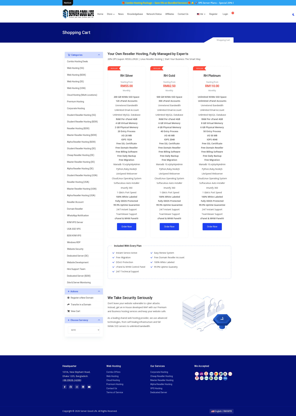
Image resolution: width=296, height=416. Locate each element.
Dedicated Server (158, 392)
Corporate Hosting (76, 108)
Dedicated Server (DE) (77, 256)
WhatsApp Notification (78, 215)
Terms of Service (114, 392)
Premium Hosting (75, 101)
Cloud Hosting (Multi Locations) (82, 95)
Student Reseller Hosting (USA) (82, 175)
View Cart (75, 311)
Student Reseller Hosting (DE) (81, 148)
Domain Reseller (75, 209)
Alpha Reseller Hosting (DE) (80, 168)
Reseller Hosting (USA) (78, 182)
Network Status (154, 14)
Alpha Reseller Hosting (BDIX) (81, 142)
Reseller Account (75, 202)
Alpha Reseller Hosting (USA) (81, 195)
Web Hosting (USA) (76, 88)
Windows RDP (73, 242)
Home (100, 14)
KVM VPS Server (75, 222)
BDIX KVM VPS (74, 235)
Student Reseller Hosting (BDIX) (82, 121)
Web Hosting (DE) (75, 81)
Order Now (126, 226)
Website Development (77, 262)
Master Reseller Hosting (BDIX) (82, 135)
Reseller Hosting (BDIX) (78, 128)
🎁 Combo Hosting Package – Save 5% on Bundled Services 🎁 (148, 2)
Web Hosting (112, 376)
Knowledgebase (135, 14)
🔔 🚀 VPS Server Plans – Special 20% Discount (209, 2)
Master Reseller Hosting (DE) (81, 162)
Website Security (75, 249)
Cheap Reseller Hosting (161, 376)
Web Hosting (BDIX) (76, 75)
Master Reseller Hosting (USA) (82, 189)
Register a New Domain (81, 298)
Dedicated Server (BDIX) (78, 276)
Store (110, 14)
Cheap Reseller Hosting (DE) (80, 155)
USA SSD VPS (74, 229)
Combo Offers (113, 372)
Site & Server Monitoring (79, 282)
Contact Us (183, 14)
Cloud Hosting (113, 380)
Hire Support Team (76, 269)
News (121, 14)
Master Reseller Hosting (161, 380)
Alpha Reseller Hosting (161, 384)
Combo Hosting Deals (77, 61)
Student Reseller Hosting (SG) (81, 115)
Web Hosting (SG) (75, 68)
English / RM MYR (223, 411)
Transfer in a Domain (80, 304)
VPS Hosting (156, 388)
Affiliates (169, 14)
